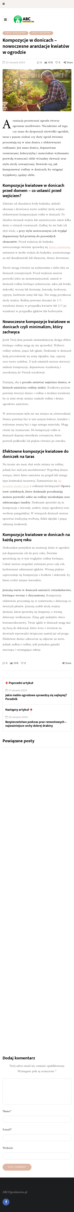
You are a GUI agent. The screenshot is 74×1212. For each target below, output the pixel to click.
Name (7, 1111)
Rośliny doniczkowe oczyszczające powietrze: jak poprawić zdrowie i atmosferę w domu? (33, 913)
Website (8, 1148)
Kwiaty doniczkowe (15, 33)
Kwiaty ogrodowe (41, 33)
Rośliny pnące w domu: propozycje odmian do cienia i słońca (33, 1004)
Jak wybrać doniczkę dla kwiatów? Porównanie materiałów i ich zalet (34, 823)
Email (7, 1129)
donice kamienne (59, 247)
